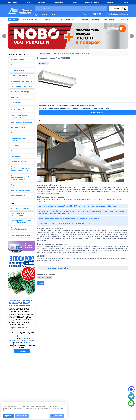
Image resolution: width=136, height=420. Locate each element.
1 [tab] (48, 49)
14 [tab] (86, 49)
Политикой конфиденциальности (20, 343)
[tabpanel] (68, 36)
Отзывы (74, 2)
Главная (41, 53)
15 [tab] (89, 49)
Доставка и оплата (92, 2)
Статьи (27, 2)
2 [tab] (51, 49)
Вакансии (42, 2)
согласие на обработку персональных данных (21, 339)
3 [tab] (54, 49)
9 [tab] (71, 49)
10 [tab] (74, 49)
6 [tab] (63, 49)
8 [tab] (68, 49)
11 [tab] (77, 49)
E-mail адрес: (13, 336)
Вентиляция (49, 19)
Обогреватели (109, 19)
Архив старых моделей (60, 53)
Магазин (48, 53)
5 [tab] (60, 49)
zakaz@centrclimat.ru (118, 14)
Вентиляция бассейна (90, 19)
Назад (41, 283)
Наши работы (58, 2)
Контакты (124, 2)
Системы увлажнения (68, 19)
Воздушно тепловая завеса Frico (57, 268)
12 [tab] (80, 49)
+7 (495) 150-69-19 (94, 14)
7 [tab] (66, 49)
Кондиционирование (31, 19)
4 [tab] (57, 49)
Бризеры (124, 19)
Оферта (110, 2)
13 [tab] (83, 49)
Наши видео (13, 2)
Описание (43, 121)
